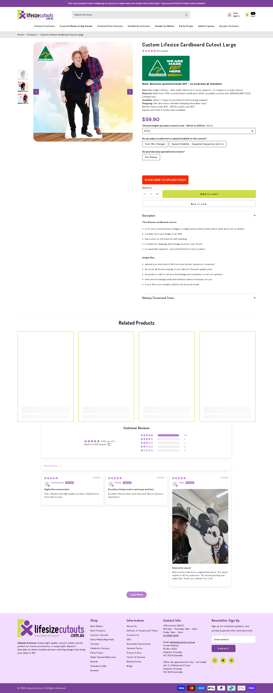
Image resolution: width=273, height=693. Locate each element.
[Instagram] (223, 660)
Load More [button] (136, 594)
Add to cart (209, 194)
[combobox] (127, 14)
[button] (36, 92)
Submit (223, 648)
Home (21, 34)
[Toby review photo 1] (200, 526)
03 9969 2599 (171, 635)
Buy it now (199, 204)
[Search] (131, 14)
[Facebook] (215, 660)
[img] (51, 478)
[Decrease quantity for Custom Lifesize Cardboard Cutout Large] (144, 194)
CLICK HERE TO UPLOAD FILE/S (165, 180)
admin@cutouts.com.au (182, 642)
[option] (83, 92)
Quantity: (147, 187)
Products (32, 34)
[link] (45, 409)
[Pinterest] (231, 660)
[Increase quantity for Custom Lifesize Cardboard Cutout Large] (157, 194)
